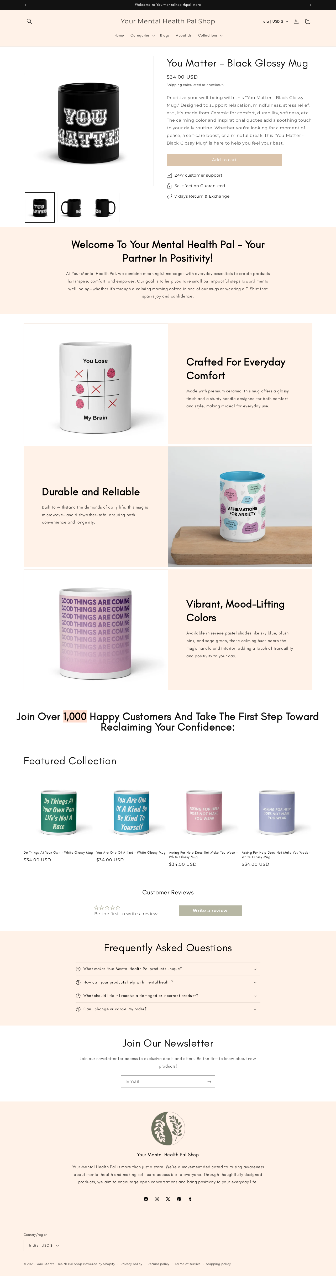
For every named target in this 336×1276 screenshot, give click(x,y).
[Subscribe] (209, 1081)
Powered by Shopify (99, 1264)
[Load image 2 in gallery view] (72, 207)
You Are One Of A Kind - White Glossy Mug (131, 852)
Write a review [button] (210, 910)
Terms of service (188, 1264)
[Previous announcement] (25, 5)
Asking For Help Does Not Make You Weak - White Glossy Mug (203, 854)
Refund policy (159, 1264)
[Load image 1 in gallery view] (40, 207)
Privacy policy (131, 1264)
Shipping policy (218, 1264)
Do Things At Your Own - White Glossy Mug (58, 852)
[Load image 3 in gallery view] (104, 207)
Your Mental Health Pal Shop (59, 1264)
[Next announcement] (310, 5)
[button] (29, 21)
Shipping (174, 85)
